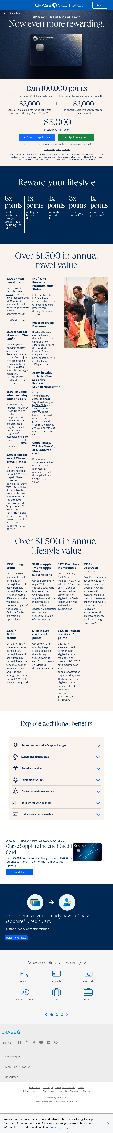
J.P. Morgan (48, 1087)
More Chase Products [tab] (59, 1067)
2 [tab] (57, 1015)
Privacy (26, 1091)
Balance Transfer (24, 999)
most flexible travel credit (14, 291)
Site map (74, 1091)
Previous (46, 1014)
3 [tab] (62, 1015)
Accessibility (62, 1091)
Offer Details (49, 149)
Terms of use (48, 1091)
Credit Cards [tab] (59, 1057)
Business (88, 999)
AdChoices (85, 1091)
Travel (58, 999)
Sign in (102, 5)
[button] (108, 1123)
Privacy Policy (59, 1127)
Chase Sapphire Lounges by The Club (42, 402)
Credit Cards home (15, 13)
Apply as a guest (81, 137)
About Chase (34, 1087)
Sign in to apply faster (41, 137)
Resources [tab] (59, 1077)
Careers (81, 1087)
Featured (25, 981)
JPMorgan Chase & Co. (65, 1087)
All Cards (57, 981)
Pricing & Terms (63, 149)
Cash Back (88, 981)
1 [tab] (52, 1015)
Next (67, 1014)
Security (36, 1091)
